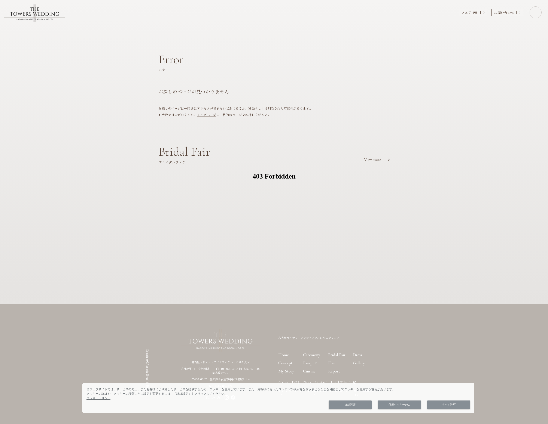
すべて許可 (449, 404)
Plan (331, 363)
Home (283, 355)
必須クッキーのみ (399, 404)
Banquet (310, 363)
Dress (357, 355)
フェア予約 (469, 12)
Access (283, 382)
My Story (286, 371)
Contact (321, 382)
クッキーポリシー (98, 398)
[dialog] (278, 398)
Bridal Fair (336, 355)
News (307, 382)
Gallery (359, 363)
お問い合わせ (504, 12)
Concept (285, 363)
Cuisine (309, 371)
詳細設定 (350, 404)
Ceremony (311, 355)
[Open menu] (536, 12)
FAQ (295, 382)
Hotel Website (341, 382)
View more (372, 159)
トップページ (206, 114)
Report (334, 371)
